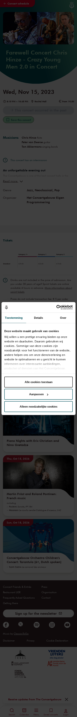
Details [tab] (38, 317)
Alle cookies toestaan (39, 381)
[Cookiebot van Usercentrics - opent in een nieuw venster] (56, 307)
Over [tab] (63, 317)
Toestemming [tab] (14, 317)
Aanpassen (36, 394)
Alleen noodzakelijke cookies (38, 406)
